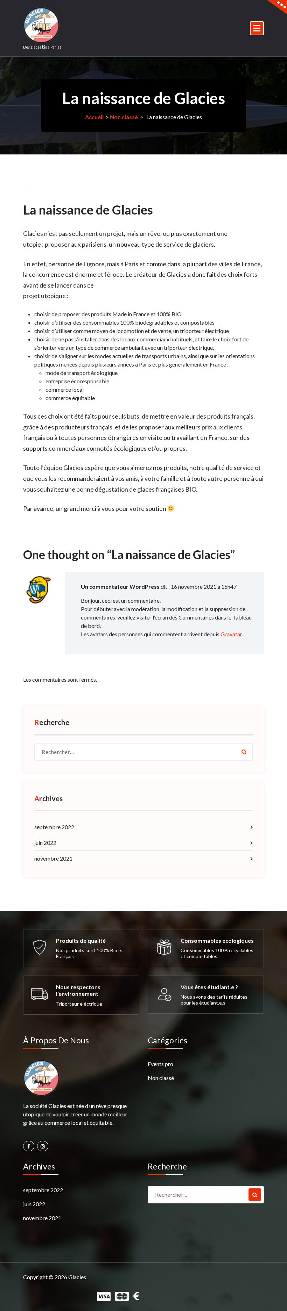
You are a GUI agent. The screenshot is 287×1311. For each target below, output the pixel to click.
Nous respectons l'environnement (78, 990)
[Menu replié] (257, 28)
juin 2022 (45, 842)
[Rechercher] (244, 752)
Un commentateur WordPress (120, 586)
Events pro (160, 1063)
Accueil (94, 117)
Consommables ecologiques (217, 940)
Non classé (124, 117)
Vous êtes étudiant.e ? (209, 987)
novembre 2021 (53, 858)
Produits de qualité (81, 940)
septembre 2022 (54, 827)
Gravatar (231, 634)
